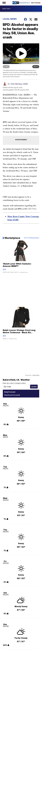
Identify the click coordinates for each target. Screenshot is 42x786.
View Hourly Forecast (11, 395)
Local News (10, 19)
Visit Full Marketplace (31, 238)
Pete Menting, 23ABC (19, 84)
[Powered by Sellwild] (35, 375)
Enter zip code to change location (14, 383)
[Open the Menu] (4, 3)
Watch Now (35, 3)
